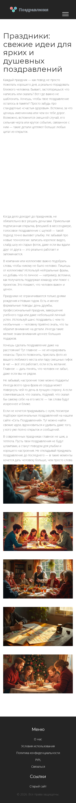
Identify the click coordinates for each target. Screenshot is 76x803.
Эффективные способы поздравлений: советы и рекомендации (38, 570)
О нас (38, 739)
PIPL (38, 760)
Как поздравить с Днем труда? (38, 473)
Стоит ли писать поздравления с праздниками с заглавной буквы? (38, 619)
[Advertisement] (38, 174)
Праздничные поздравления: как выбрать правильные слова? (38, 665)
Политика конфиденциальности (38, 753)
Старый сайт (38, 786)
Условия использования (38, 746)
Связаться (38, 766)
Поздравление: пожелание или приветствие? (38, 521)
